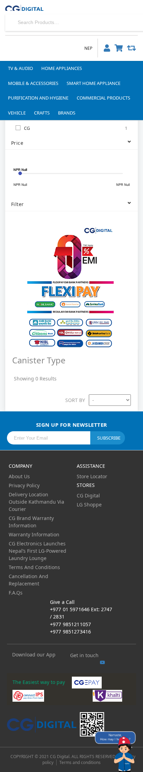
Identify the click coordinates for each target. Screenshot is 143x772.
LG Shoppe (89, 504)
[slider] (20, 173)
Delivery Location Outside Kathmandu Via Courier (36, 501)
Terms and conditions (80, 762)
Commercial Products (103, 98)
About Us (19, 476)
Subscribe (108, 438)
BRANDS (66, 113)
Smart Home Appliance (93, 83)
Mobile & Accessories (33, 83)
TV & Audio (20, 68)
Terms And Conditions (34, 567)
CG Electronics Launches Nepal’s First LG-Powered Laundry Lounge (37, 550)
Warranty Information (34, 534)
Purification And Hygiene (38, 98)
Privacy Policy (24, 485)
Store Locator (92, 476)
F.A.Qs (16, 592)
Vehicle (17, 113)
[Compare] (131, 48)
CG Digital (88, 495)
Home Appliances (61, 68)
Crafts (42, 113)
